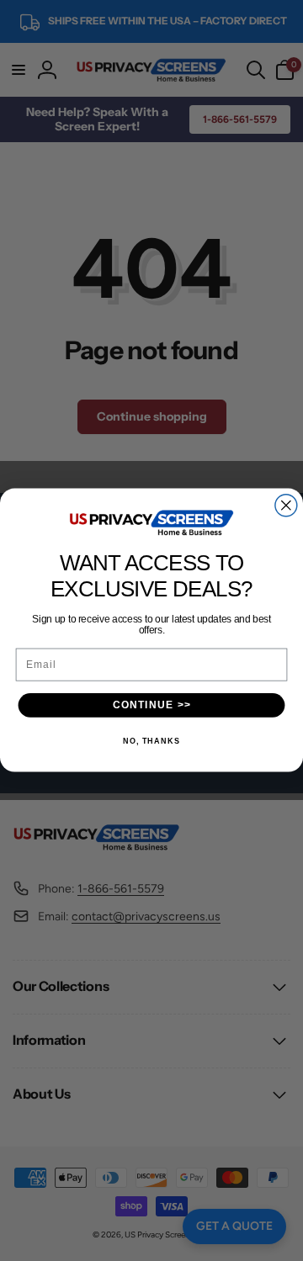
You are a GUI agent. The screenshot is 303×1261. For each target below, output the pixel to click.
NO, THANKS (151, 742)
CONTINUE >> (152, 705)
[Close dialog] (286, 506)
